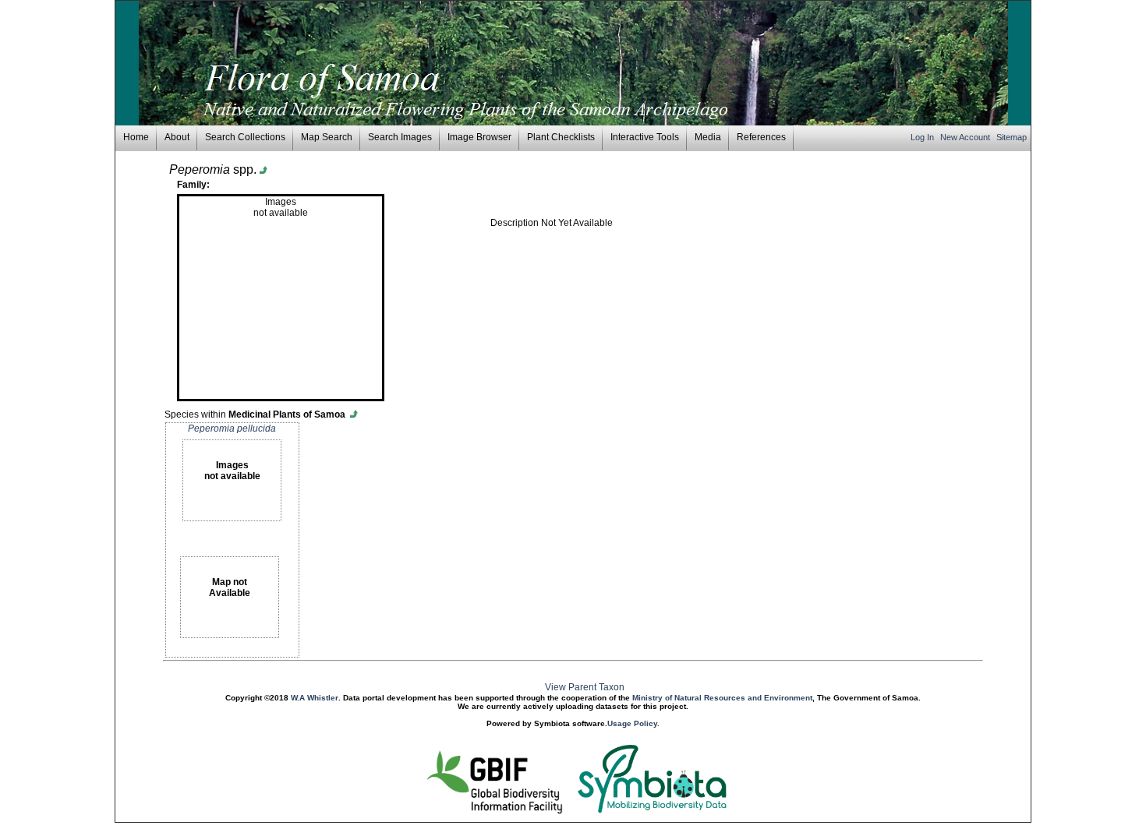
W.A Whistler (314, 697)
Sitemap (1011, 137)
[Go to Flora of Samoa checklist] (354, 414)
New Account (966, 137)
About (176, 137)
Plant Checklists (561, 137)
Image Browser (479, 137)
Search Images (400, 137)
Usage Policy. (633, 723)
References (761, 137)
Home (136, 137)
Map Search (326, 137)
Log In (923, 137)
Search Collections (245, 137)
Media (708, 137)
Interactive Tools (644, 137)
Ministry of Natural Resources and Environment (722, 697)
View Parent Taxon (584, 687)
